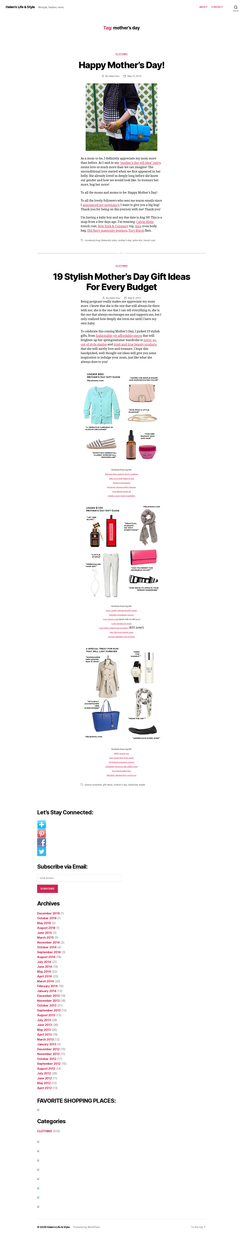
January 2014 (46, 991)
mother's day (124, 240)
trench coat (149, 240)
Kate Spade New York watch (122, 758)
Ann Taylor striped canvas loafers (113, 628)
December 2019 (48, 913)
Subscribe (47, 888)
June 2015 (44, 933)
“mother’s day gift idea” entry (140, 163)
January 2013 (46, 1044)
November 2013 (48, 1000)
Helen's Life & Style (20, 7)
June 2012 (44, 1078)
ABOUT (203, 6)
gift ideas (107, 784)
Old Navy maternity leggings (107, 231)
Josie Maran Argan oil (121, 491)
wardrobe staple (136, 784)
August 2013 (46, 1015)
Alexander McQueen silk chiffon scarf (121, 767)
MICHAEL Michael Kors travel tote (121, 775)
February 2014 (47, 986)
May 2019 (44, 923)
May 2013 (44, 1030)
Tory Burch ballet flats (121, 771)
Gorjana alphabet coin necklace (121, 637)
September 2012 (49, 1063)
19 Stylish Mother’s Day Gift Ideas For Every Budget (121, 281)
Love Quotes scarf (111, 619)
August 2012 (46, 1068)
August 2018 (46, 928)
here (138, 619)
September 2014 (49, 952)
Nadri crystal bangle (121, 483)
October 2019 (47, 918)
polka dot (137, 240)
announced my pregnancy (101, 205)
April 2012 (44, 1088)
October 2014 (47, 947)
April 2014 (44, 976)
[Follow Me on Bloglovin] (81, 824)
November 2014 (48, 942)
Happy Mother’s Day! (121, 64)
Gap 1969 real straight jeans (121, 632)
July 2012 (44, 1073)
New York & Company (113, 226)
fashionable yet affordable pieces (119, 336)
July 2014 (44, 962)
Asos (138, 226)
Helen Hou (114, 76)
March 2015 (45, 937)
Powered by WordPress (86, 1227)
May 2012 (44, 1083)
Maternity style (109, 240)
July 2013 (44, 1020)
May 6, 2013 (134, 298)
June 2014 (44, 966)
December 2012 (48, 1049)
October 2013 (46, 1005)
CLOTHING (121, 54)
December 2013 (48, 996)
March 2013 (45, 1039)
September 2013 (49, 1010)
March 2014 (45, 981)
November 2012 (48, 1054)
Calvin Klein (145, 222)
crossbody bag (92, 240)
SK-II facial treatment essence (121, 762)
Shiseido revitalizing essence (121, 615)
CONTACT (217, 6)
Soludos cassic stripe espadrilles (121, 496)
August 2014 (46, 957)
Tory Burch (136, 231)
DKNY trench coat (121, 753)
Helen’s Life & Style (58, 1227)
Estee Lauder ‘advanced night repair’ (121, 610)
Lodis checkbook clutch (121, 624)
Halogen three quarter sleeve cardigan (121, 474)
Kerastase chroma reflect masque (121, 487)
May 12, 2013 (134, 76)
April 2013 (44, 1034)
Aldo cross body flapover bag (121, 478)
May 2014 (44, 971)
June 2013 (44, 1025)
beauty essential (93, 784)
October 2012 (46, 1059)
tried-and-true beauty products (135, 344)
